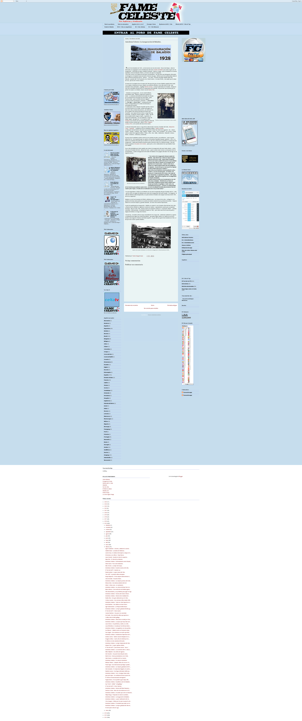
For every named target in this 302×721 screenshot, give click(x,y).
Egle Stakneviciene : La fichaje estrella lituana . (116, 606)
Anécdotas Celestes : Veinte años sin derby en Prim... (118, 619)
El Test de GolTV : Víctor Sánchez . (113, 686)
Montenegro (107, 418)
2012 (105, 717)
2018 (105, 517)
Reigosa (150, 122)
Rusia (105, 442)
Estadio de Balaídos (109, 27)
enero (107, 710)
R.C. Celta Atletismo (140, 27)
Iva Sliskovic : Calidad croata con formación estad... (117, 630)
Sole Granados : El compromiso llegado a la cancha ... (118, 669)
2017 (105, 519)
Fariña (157, 128)
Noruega (106, 426)
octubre (108, 529)
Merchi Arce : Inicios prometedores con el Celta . (117, 656)
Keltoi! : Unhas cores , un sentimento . (114, 585)
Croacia (106, 359)
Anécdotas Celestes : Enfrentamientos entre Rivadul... (118, 561)
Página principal (187, 254)
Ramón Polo (151, 89)
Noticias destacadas (188, 286)
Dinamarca (107, 362)
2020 (105, 512)
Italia (105, 408)
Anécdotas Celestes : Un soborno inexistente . (116, 660)
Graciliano (127, 120)
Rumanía (106, 439)
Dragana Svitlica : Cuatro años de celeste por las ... (117, 638)
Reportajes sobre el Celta (189, 289)
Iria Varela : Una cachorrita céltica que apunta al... (117, 615)
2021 (105, 510)
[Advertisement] (151, 329)
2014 (105, 713)
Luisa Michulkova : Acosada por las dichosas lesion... (117, 626)
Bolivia (106, 331)
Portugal (106, 437)
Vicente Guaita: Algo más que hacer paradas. (114, 154)
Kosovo (106, 411)
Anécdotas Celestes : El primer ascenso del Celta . (117, 568)
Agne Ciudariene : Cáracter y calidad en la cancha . (117, 548)
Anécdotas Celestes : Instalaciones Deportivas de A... (118, 634)
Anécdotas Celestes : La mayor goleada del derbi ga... (118, 608)
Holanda (106, 393)
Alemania (107, 320)
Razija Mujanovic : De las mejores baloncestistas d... (117, 576)
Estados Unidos (108, 377)
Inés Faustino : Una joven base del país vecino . (116, 654)
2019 (105, 514)
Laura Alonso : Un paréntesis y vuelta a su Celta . (117, 623)
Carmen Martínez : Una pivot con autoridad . (116, 613)
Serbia (106, 447)
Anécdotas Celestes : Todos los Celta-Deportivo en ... (118, 602)
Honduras (107, 395)
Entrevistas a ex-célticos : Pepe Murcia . (114, 555)
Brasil (105, 336)
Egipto (106, 367)
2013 (105, 715)
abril (107, 542)
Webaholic (184, 300)
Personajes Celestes (151, 24)
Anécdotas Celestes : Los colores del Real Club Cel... (117, 587)
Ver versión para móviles (151, 308)
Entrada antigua (172, 305)
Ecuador (106, 364)
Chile (105, 344)
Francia (106, 380)
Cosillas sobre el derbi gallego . (112, 617)
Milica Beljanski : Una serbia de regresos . (115, 651)
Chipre (106, 346)
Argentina (107, 328)
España (106, 375)
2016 (105, 521)
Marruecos (107, 416)
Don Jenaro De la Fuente (140, 143)
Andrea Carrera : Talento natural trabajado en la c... (117, 636)
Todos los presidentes (109, 24)
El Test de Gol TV (186, 281)
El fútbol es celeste (107, 488)
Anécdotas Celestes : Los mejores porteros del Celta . (118, 580)
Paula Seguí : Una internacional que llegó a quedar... (118, 664)
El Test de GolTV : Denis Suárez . (113, 611)
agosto (107, 533)
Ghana (106, 385)
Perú (105, 431)
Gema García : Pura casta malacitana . (114, 563)
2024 (105, 504)
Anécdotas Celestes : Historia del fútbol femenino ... (117, 688)
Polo (131, 123)
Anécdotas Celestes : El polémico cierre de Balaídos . (117, 681)
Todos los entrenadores (123, 24)
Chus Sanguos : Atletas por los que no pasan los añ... (118, 701)
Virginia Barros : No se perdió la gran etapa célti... (117, 679)
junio (107, 538)
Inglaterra (107, 400)
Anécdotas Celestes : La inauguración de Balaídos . (117, 697)
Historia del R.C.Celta (108, 483)
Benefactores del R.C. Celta (165, 24)
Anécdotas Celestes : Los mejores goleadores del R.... (118, 666)
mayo (107, 540)
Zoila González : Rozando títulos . (113, 578)
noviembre (108, 527)
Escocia (106, 369)
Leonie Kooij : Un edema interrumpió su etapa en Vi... (118, 553)
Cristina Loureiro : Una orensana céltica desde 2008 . (118, 600)
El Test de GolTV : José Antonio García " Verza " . (117, 647)
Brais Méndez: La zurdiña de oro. (114, 183)
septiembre (108, 531)
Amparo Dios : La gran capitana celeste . (115, 645)
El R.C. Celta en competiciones (124, 27)
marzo (107, 544)
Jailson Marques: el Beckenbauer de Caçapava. (115, 169)
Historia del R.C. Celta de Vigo (183, 24)
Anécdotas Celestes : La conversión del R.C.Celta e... (118, 649)
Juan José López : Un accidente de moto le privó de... (118, 675)
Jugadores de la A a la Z (137, 24)
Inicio (152, 305)
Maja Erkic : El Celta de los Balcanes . (114, 559)
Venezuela (107, 460)
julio (107, 536)
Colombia (107, 349)
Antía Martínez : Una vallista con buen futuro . (116, 604)
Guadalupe (107, 390)
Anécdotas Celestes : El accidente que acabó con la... (118, 703)
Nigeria (106, 424)
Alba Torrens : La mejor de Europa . (113, 565)
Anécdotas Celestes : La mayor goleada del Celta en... (118, 705)
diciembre (108, 525)
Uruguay (106, 455)
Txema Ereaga (135, 256)
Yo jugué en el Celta (107, 481)
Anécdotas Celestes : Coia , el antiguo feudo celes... (117, 673)
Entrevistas (185, 283)
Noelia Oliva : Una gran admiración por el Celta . (116, 598)
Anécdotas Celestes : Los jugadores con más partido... (118, 628)
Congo (106, 351)
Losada (127, 123)
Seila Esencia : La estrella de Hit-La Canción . (116, 658)
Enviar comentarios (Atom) (154, 315)
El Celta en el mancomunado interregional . (115, 677)
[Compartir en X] (150, 256)
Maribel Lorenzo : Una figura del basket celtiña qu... (117, 671)
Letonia (106, 413)
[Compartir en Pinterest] (153, 256)
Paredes (162, 128)
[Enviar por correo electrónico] (147, 256)
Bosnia (106, 333)
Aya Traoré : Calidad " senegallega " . (114, 684)
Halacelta (105, 485)
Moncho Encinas (149, 86)
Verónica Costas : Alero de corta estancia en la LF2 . (117, 690)
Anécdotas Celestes (187, 237)
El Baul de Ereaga (187, 247)
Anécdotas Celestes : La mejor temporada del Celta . (117, 643)
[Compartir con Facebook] (152, 256)
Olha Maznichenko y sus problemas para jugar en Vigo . (118, 591)
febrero (108, 546)
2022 (105, 508)
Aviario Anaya (106, 492)
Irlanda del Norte (109, 403)
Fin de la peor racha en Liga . (112, 707)
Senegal (106, 444)
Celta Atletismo (106, 479)
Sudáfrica (107, 450)
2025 (105, 501)
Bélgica (106, 341)
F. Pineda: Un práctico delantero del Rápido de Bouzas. (114, 214)
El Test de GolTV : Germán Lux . (113, 570)
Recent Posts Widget (188, 298)
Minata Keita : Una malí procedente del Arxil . (116, 583)
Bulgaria (106, 338)
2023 (105, 506)
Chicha (145, 122)
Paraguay (107, 429)
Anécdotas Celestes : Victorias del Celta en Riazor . (117, 593)
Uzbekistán (107, 457)
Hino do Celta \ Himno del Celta (189, 250)
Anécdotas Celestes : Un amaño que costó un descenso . (118, 692)
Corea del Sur (108, 354)
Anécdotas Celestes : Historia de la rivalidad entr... (117, 596)
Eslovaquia (107, 372)
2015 (105, 523)
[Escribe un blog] (149, 256)
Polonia (106, 434)
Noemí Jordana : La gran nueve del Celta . (115, 572)
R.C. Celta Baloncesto (153, 27)
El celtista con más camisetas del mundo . (115, 641)
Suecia (106, 452)
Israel (105, 406)
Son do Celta (106, 487)
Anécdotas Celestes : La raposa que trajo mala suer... (118, 621)
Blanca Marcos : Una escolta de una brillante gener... (118, 589)
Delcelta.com (106, 490)
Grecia (106, 388)
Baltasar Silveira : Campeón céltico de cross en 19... (117, 662)
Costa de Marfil (108, 357)
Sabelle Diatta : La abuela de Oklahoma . (115, 550)
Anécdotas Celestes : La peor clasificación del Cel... (117, 699)
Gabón (106, 382)
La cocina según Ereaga (108, 494)
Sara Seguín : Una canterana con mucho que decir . (117, 632)
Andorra (106, 323)
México (106, 421)
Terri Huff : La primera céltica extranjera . (115, 574)
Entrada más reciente (131, 305)
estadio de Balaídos (158, 69)
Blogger (181, 476)
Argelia (106, 326)
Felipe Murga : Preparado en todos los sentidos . (117, 694)
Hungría (106, 398)
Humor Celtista (186, 245)
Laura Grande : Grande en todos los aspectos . (116, 557)
